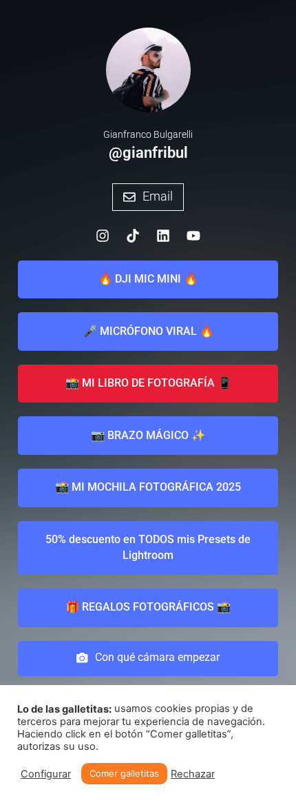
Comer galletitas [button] (124, 773)
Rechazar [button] (193, 774)
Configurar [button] (46, 774)
